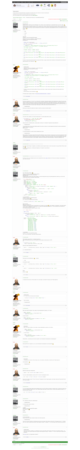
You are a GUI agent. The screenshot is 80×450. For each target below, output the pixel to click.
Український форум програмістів (17, 17)
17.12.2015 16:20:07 (25, 308)
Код (25, 260)
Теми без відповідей (48, 9)
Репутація (14, 77)
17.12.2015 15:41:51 (25, 292)
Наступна (20, 444)
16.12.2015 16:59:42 (25, 64)
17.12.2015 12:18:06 (25, 237)
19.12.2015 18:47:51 (25, 398)
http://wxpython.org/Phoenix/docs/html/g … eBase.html (43, 93)
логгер (25, 434)
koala (27, 96)
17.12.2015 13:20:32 (25, 256)
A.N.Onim (14, 22)
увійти (60, 444)
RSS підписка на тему (64, 20)
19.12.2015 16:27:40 (25, 386)
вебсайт (14, 113)
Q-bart (14, 64)
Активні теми (43, 9)
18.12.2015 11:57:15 (25, 368)
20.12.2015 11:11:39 (25, 427)
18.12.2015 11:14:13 (25, 356)
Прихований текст (27, 106)
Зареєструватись (35, 15)
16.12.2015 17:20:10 (25, 99)
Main (25, 31)
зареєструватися (64, 444)
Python (24, 17)
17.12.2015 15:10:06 (25, 277)
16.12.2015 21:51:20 (25, 114)
